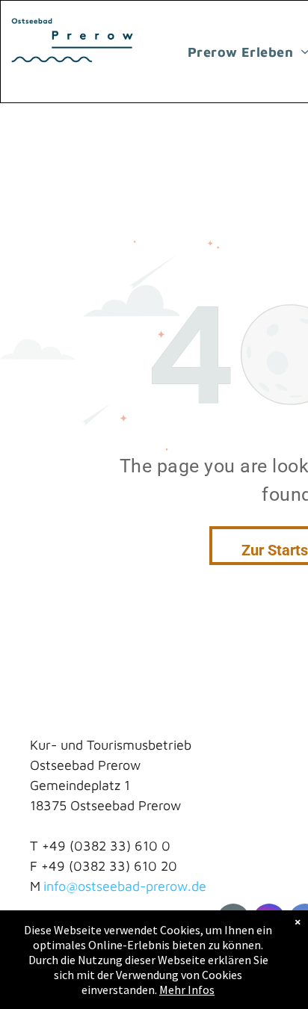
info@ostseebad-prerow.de (124, 886)
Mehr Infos (187, 989)
